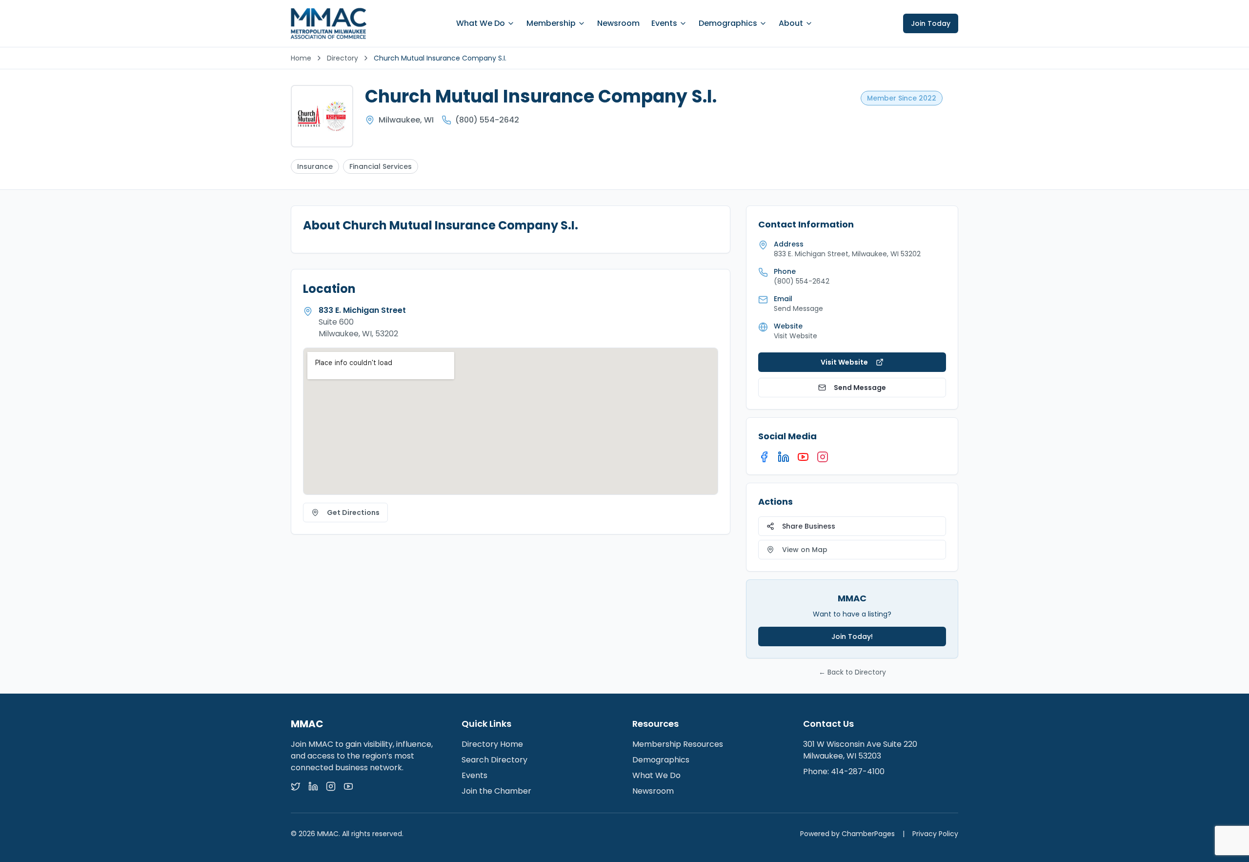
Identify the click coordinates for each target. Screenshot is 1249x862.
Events (664, 23)
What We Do (480, 23)
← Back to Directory (852, 672)
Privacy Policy (935, 834)
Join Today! (852, 636)
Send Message (860, 387)
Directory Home (492, 744)
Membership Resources (677, 744)
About (791, 23)
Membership (551, 23)
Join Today (930, 23)
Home (301, 58)
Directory (342, 58)
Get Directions (353, 512)
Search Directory (494, 759)
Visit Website (795, 336)
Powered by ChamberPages (847, 834)
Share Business (808, 526)
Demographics (728, 23)
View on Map (804, 549)
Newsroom (618, 23)
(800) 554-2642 (487, 119)
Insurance (315, 166)
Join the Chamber (496, 791)
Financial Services (380, 166)
